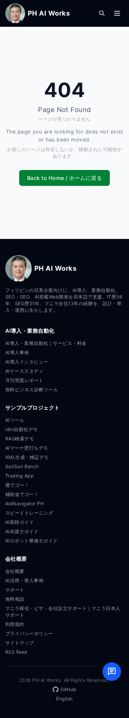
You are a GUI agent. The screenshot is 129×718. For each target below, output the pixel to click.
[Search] (102, 13)
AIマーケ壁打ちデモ (26, 448)
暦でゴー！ (17, 485)
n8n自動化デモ (21, 429)
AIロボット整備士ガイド (31, 540)
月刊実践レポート (24, 380)
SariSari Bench (22, 466)
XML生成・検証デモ (27, 457)
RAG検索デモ (19, 438)
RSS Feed (16, 652)
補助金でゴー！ (22, 494)
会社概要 (14, 571)
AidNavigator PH (24, 503)
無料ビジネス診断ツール (31, 389)
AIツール (14, 420)
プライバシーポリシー (29, 633)
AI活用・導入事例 (24, 580)
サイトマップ (19, 642)
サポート (14, 589)
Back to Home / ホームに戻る (64, 178)
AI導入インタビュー (26, 361)
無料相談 (14, 599)
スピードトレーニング (29, 513)
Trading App (19, 475)
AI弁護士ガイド (22, 531)
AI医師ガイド (19, 522)
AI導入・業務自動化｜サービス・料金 (46, 343)
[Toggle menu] (117, 13)
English (64, 698)
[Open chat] (112, 671)
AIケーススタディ (24, 371)
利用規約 (14, 624)
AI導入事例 (17, 352)
